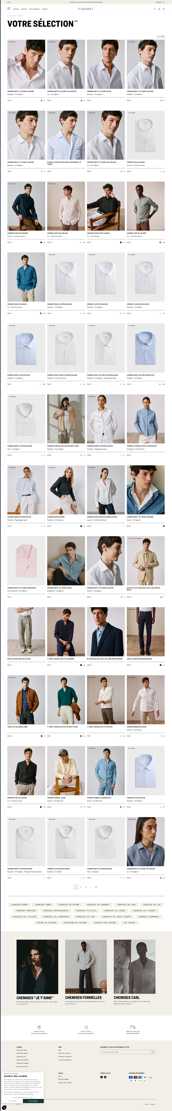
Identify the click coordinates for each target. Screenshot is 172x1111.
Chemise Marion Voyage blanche (100, 447)
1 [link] (76, 887)
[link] (86, 2)
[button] (9, 8)
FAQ (59, 1050)
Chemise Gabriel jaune (56, 799)
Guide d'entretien (22, 1066)
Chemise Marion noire (55, 518)
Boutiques (159, 2)
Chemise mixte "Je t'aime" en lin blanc (62, 92)
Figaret (152, 1104)
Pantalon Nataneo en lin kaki (19, 659)
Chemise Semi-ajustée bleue (18, 376)
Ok (153, 1052)
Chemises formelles (83, 997)
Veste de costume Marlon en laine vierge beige (143, 589)
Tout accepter (33, 1101)
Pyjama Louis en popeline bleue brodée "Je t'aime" (64, 163)
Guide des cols (21, 1056)
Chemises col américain (56, 917)
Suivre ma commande (64, 1056)
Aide (60, 1047)
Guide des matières (23, 1060)
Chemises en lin (151, 905)
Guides (19, 1047)
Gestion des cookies (64, 1082)
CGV (59, 1076)
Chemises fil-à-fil (86, 911)
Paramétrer (12, 1101)
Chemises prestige (26, 911)
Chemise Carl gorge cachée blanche (62, 376)
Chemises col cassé (115, 911)
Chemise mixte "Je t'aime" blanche (20, 92)
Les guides (129, 923)
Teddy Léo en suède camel (17, 727)
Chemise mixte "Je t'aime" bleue (99, 92)
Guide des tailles (22, 1050)
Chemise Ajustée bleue (136, 799)
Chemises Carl (127, 997)
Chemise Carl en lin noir (17, 799)
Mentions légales (63, 1079)
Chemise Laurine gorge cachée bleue (142, 447)
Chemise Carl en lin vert (136, 234)
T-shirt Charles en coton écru (100, 727)
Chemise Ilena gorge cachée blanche (102, 518)
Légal (60, 1073)
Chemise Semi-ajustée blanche (59, 305)
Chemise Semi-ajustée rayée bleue (140, 376)
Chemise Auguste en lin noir (98, 234)
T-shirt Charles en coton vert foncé (62, 727)
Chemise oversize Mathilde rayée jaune (63, 447)
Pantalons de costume (75, 923)
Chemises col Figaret (144, 911)
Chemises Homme (19, 905)
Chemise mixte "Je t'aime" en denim (140, 518)
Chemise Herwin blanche (136, 728)
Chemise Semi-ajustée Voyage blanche (102, 376)
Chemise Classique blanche (138, 305)
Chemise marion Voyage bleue (19, 518)
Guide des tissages (22, 1063)
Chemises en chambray (98, 905)
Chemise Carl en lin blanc (57, 234)
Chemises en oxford (69, 905)
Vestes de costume (46, 923)
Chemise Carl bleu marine (17, 234)
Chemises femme (43, 905)
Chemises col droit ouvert (117, 917)
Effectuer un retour (64, 1053)
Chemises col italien (24, 917)
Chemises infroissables (55, 911)
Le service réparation (65, 1060)
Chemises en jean (126, 905)
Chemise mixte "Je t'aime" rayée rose (21, 589)
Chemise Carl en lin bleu (17, 305)
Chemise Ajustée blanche (97, 305)
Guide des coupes (22, 1053)
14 (96, 887)
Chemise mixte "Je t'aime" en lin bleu (141, 870)
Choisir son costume (105, 923)
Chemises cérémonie (149, 917)
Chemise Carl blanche (136, 163)
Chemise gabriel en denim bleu (99, 799)
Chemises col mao (85, 917)
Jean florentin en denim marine (139, 659)
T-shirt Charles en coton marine (60, 659)
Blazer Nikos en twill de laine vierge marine (105, 659)
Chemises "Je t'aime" (35, 998)
